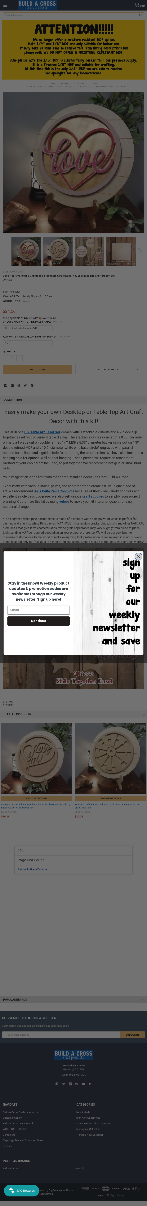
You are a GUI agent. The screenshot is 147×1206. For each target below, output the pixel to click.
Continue (38, 621)
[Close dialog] (138, 556)
